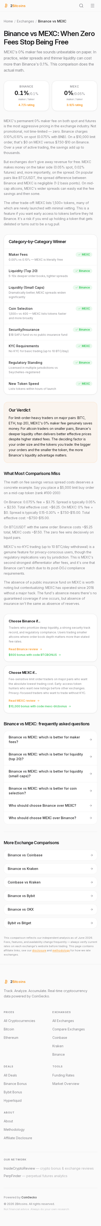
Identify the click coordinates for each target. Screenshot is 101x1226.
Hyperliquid (13, 1100)
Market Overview (65, 1084)
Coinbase (59, 1038)
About (8, 1121)
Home (8, 21)
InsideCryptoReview (49, 1168)
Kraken (57, 1046)
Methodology (14, 1129)
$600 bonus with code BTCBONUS (33, 655)
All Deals (10, 1075)
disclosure (39, 950)
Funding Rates (63, 1075)
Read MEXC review (22, 700)
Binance (58, 1054)
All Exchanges (63, 1021)
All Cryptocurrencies (19, 1021)
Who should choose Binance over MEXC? (42, 805)
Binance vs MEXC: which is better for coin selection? (43, 790)
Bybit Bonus (13, 1092)
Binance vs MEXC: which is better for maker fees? (44, 739)
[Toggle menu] (92, 5)
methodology (61, 950)
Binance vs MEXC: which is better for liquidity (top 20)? (46, 756)
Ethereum (11, 1038)
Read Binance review (23, 649)
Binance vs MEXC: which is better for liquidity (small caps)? (46, 773)
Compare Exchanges (68, 1029)
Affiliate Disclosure (18, 1138)
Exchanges (25, 21)
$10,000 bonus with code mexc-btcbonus (38, 706)
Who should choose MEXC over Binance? (42, 818)
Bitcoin (9, 1029)
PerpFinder (35, 1176)
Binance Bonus (15, 1084)
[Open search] (81, 5)
